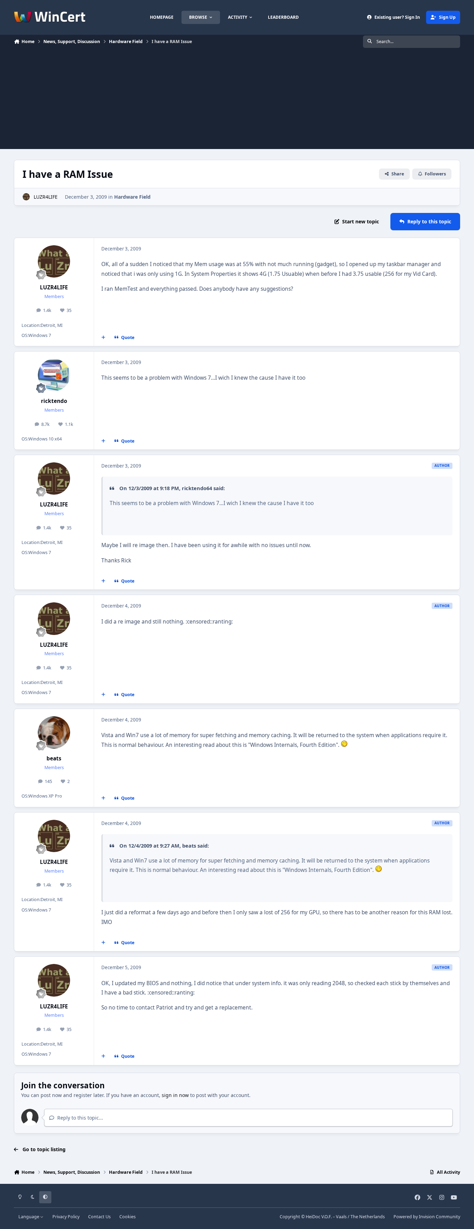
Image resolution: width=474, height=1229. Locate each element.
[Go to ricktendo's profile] (54, 375)
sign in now (175, 1095)
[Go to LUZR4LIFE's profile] (26, 196)
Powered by (426, 1217)
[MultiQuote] (103, 337)
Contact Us (99, 1217)
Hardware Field (132, 196)
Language (29, 1217)
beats (53, 758)
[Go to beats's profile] (54, 732)
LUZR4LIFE (46, 196)
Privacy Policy (65, 1217)
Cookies (127, 1217)
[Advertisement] (237, 100)
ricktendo (54, 401)
